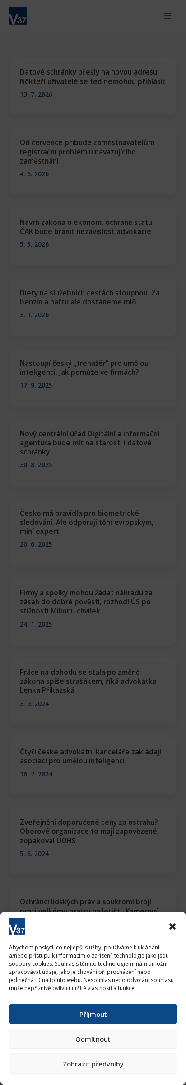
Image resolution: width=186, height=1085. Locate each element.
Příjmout (93, 1014)
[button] (172, 926)
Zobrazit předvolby (93, 1063)
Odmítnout (93, 1038)
